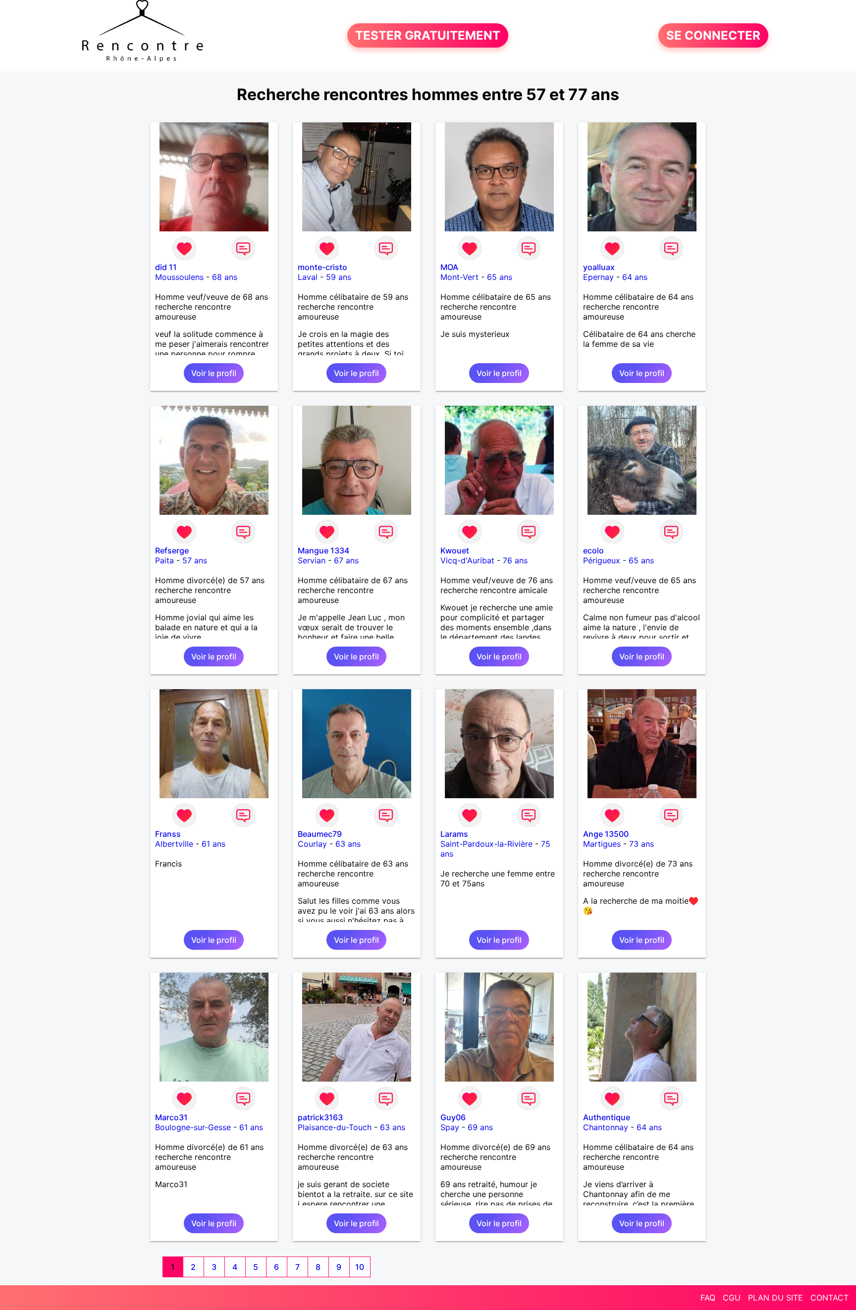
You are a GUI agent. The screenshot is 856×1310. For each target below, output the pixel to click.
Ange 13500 (606, 834)
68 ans (224, 277)
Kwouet (454, 550)
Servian (311, 560)
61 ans (213, 844)
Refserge (172, 550)
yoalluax (599, 267)
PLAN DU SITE (775, 1298)
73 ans (641, 844)
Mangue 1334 (323, 550)
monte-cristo (322, 267)
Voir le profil (213, 373)
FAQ (707, 1298)
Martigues (602, 844)
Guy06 (453, 1117)
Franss (168, 834)
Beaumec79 (320, 834)
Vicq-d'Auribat (467, 560)
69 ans (480, 1127)
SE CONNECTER (713, 35)
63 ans (348, 844)
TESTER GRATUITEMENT (427, 35)
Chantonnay (605, 1127)
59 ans (338, 277)
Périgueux (601, 560)
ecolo (593, 550)
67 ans (346, 560)
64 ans (634, 277)
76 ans (515, 560)
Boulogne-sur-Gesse (193, 1127)
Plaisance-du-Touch (335, 1127)
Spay (449, 1127)
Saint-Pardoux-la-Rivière (486, 844)
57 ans (194, 560)
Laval (308, 277)
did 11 (166, 267)
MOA (449, 267)
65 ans (499, 277)
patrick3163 (320, 1117)
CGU (732, 1298)
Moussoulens (179, 277)
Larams (454, 834)
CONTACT (829, 1298)
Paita (164, 560)
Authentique (606, 1117)
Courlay (312, 844)
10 (359, 1267)
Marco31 (171, 1117)
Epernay (598, 277)
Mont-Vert (459, 277)
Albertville (174, 844)
